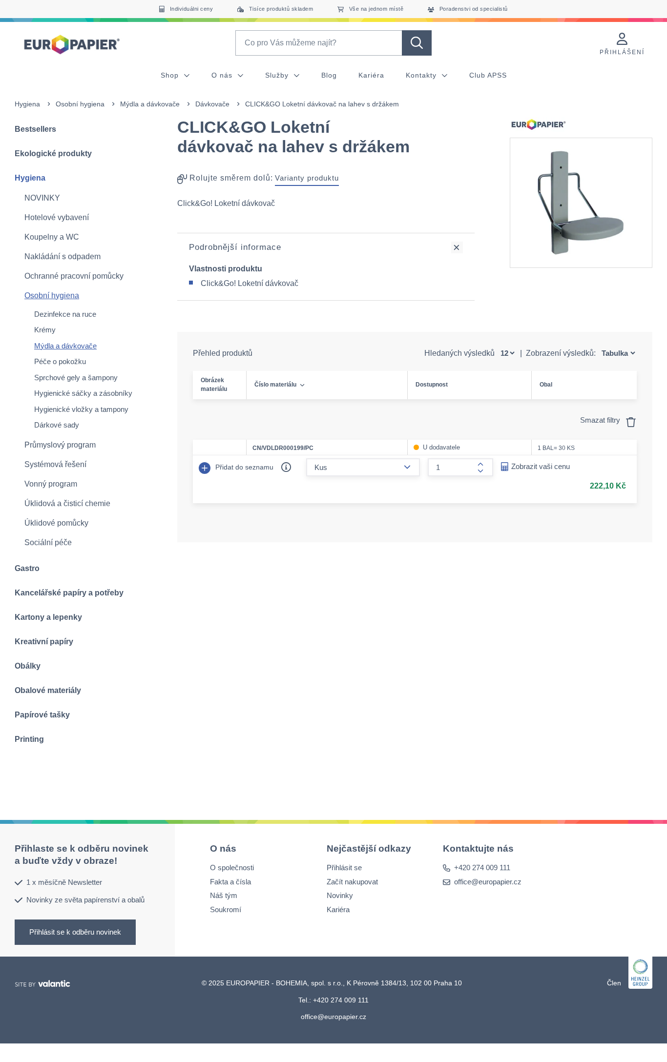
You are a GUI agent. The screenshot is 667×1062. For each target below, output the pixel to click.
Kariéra (371, 75)
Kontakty (422, 75)
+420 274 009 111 (482, 867)
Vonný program (50, 484)
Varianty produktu (307, 178)
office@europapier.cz (487, 881)
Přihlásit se (344, 867)
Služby (278, 75)
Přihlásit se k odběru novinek (75, 931)
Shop (171, 75)
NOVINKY (42, 198)
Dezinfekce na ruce (65, 314)
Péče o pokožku (60, 361)
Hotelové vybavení (56, 217)
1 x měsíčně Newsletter (64, 882)
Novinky (340, 895)
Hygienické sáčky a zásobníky (83, 393)
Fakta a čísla (230, 881)
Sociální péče (48, 542)
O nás (223, 75)
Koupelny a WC (51, 237)
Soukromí (225, 909)
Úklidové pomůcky (56, 523)
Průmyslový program (60, 445)
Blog (329, 75)
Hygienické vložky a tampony (81, 409)
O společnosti (232, 867)
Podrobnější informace (235, 247)
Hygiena (27, 104)
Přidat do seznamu (243, 467)
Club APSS (488, 75)
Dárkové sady (56, 425)
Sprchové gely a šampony (76, 377)
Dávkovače (212, 104)
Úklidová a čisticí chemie (67, 503)
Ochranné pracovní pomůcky (74, 276)
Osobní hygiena (80, 104)
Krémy (45, 330)
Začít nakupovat (352, 881)
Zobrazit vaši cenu (540, 466)
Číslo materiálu (275, 384)
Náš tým (223, 895)
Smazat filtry (601, 420)
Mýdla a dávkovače (150, 104)
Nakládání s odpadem (62, 256)
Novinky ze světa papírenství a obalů (85, 900)
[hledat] (417, 43)
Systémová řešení (55, 464)
